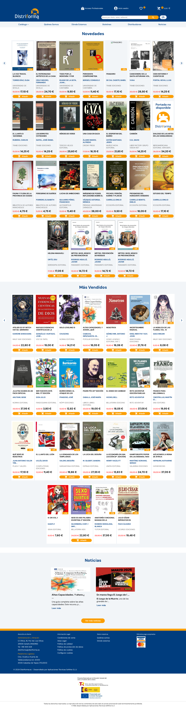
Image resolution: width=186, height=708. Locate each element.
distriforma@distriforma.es (29, 650)
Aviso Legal (61, 641)
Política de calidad (65, 644)
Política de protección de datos (70, 647)
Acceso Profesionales (94, 8)
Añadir (24, 96)
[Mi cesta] (159, 8)
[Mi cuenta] (83, 8)
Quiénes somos (103, 638)
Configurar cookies (65, 653)
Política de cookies (65, 650)
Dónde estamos (103, 641)
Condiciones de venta (66, 638)
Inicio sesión (123, 8)
